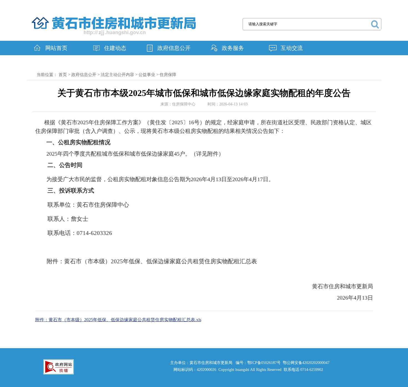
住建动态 (115, 48)
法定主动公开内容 (117, 74)
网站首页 (56, 48)
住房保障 (168, 74)
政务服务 (233, 48)
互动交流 (292, 48)
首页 (63, 74)
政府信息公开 (174, 48)
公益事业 (146, 74)
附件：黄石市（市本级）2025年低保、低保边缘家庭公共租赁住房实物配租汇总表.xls (118, 319)
